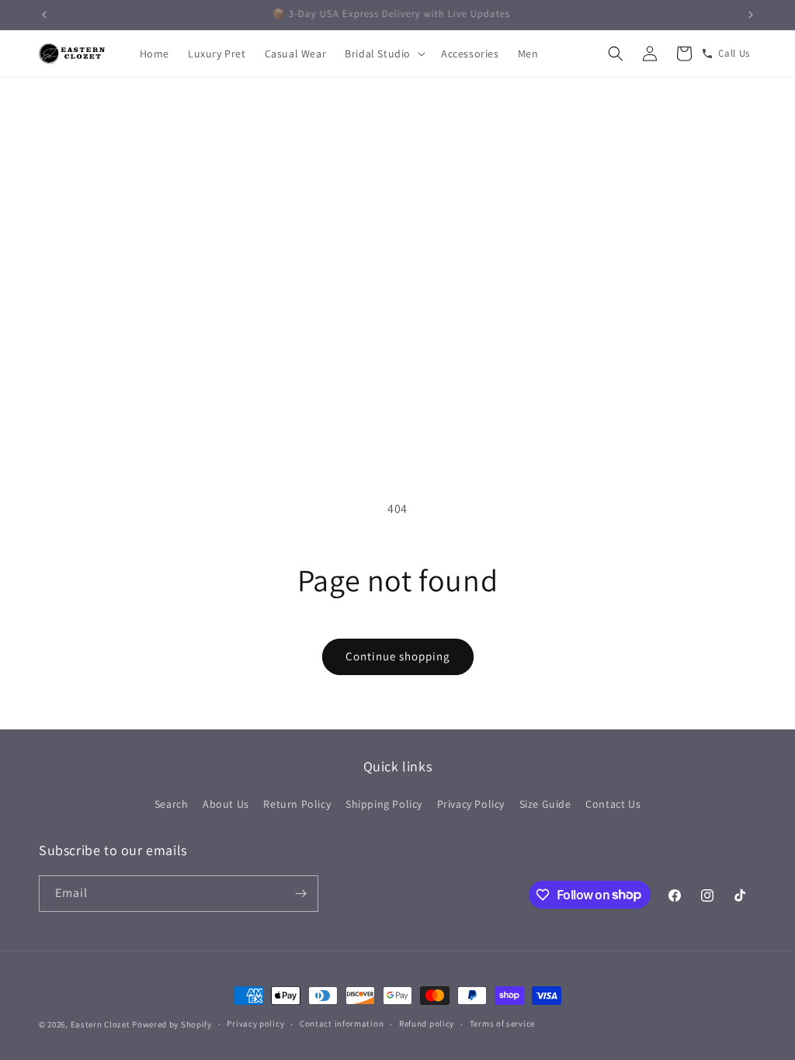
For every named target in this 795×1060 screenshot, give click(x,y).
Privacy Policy (471, 804)
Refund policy (426, 1023)
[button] (383, 53)
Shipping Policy (383, 804)
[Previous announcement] (44, 14)
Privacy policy (255, 1023)
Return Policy (297, 804)
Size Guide (545, 804)
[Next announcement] (751, 14)
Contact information (342, 1023)
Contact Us (613, 804)
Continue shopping (397, 656)
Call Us (734, 53)
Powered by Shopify (172, 1024)
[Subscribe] (300, 893)
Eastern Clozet (100, 1024)
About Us (226, 804)
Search (171, 804)
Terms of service (502, 1023)
